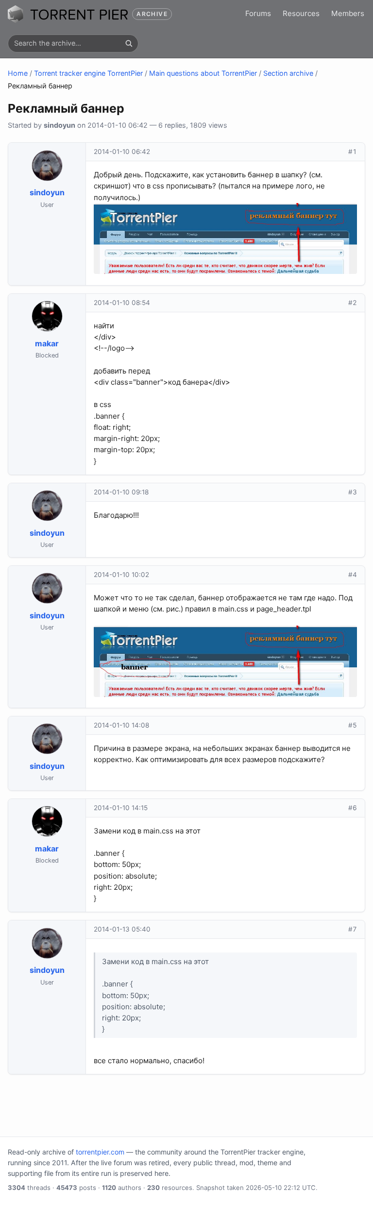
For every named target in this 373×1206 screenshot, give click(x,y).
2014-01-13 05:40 (122, 929)
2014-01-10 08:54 (122, 302)
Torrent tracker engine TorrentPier (88, 73)
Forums (258, 13)
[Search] (128, 43)
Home (18, 73)
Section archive (288, 73)
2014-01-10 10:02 (121, 574)
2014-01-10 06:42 (122, 151)
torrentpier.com (100, 1152)
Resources (301, 13)
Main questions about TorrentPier (203, 73)
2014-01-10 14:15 (121, 808)
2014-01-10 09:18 (121, 492)
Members (347, 13)
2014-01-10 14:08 (121, 725)
